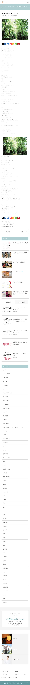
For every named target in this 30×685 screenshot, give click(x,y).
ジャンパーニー (6, 412)
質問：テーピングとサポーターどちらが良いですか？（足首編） (20, 293)
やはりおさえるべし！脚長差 (20, 252)
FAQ (16, 677)
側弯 (4, 461)
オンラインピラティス (7, 392)
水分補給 (5, 518)
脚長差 (4, 560)
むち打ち (5, 446)
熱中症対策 (5, 522)
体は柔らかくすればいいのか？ (20, 242)
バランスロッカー (7, 438)
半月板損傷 (5, 472)
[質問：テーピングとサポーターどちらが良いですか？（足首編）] (7, 294)
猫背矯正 (5, 526)
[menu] (28, 2)
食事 (4, 598)
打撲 (4, 503)
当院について (5, 671)
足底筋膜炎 (5, 587)
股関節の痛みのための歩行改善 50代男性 (20, 331)
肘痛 (4, 545)
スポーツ (5, 419)
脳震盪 (4, 564)
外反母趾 (5, 480)
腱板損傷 (5, 575)
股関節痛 (5, 549)
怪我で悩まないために (20, 674)
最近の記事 (8, 302)
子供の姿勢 (5, 492)
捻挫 (14, 15)
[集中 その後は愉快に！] (7, 264)
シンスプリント (6, 415)
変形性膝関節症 (6, 476)
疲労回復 (5, 530)
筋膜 (4, 537)
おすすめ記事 (22, 302)
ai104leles (8, 221)
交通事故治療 (6, 453)
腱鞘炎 (4, 579)
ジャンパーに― (6, 408)
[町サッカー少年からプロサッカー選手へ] (7, 309)
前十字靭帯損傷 (6, 469)
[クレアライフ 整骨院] (6, 2)
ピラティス (5, 442)
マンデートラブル (17, 271)
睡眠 (4, 533)
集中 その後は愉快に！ (19, 262)
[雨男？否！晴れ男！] (7, 284)
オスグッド (5, 389)
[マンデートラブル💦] (7, 274)
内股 (4, 465)
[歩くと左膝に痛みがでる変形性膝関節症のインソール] (7, 321)
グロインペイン (6, 404)
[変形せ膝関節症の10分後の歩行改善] (7, 355)
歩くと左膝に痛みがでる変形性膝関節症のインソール (20, 320)
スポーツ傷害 (10, 15)
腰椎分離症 (5, 568)
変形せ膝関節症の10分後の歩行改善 (20, 354)
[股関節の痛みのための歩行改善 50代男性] (7, 332)
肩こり (4, 552)
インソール (5, 381)
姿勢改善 (5, 488)
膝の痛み (5, 583)
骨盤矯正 (5, 602)
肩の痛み (5, 556)
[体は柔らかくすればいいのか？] (7, 245)
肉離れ (4, 541)
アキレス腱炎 (6, 377)
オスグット (5, 385)
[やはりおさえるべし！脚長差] (7, 255)
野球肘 (4, 594)
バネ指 (4, 434)
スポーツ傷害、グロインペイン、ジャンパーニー (13, 427)
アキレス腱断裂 (6, 373)
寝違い (4, 495)
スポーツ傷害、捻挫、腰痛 (8, 226)
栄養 (4, 514)
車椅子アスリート (7, 591)
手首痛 (4, 499)
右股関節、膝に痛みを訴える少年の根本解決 (20, 343)
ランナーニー (6, 450)
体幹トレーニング (7, 457)
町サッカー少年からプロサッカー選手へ (20, 308)
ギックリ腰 (5, 396)
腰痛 (16, 15)
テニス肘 (5, 431)
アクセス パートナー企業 (8, 677)
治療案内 (17, 671)
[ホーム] (2, 6)
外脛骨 (4, 484)
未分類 (4, 511)
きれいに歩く (6, 400)
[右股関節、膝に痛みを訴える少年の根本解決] (7, 344)
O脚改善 (5, 370)
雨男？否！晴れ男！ (18, 282)
